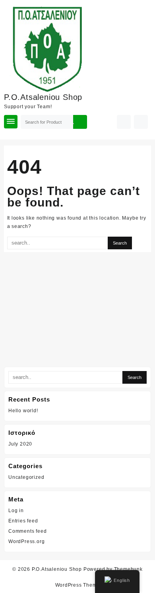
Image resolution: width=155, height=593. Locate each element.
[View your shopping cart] (141, 122)
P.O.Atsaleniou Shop (43, 97)
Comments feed (27, 531)
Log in (16, 510)
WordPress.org (26, 541)
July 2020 (20, 444)
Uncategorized (26, 477)
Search (80, 122)
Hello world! (23, 410)
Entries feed (23, 521)
